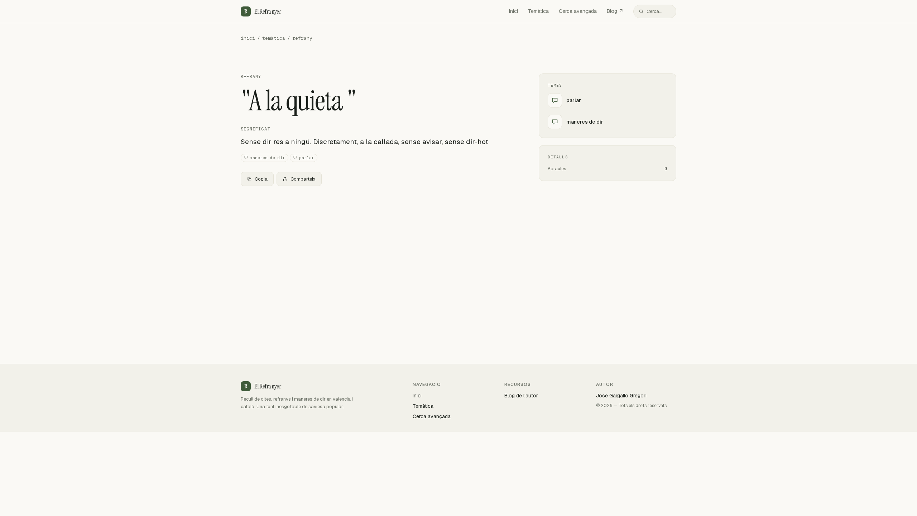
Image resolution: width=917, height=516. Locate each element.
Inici (513, 11)
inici (248, 38)
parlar (306, 157)
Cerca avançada (578, 11)
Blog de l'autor (521, 395)
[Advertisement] (378, 245)
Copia (261, 179)
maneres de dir (267, 157)
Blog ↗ (615, 11)
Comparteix (303, 179)
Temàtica (538, 11)
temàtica (273, 38)
